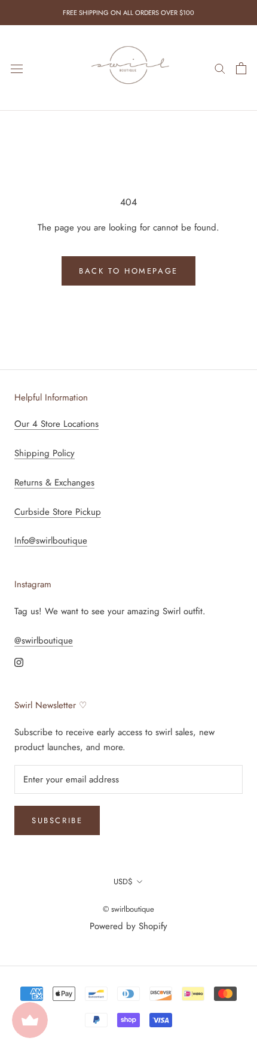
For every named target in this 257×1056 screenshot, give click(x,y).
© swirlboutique (128, 909)
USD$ (123, 881)
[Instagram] (18, 661)
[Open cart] (241, 68)
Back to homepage (128, 271)
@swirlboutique (43, 640)
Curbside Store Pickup (57, 511)
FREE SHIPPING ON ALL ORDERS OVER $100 (128, 12)
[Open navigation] (17, 68)
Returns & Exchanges (54, 482)
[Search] (220, 68)
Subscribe (57, 820)
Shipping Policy (44, 453)
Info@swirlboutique (50, 540)
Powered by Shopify (128, 926)
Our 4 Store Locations (56, 423)
